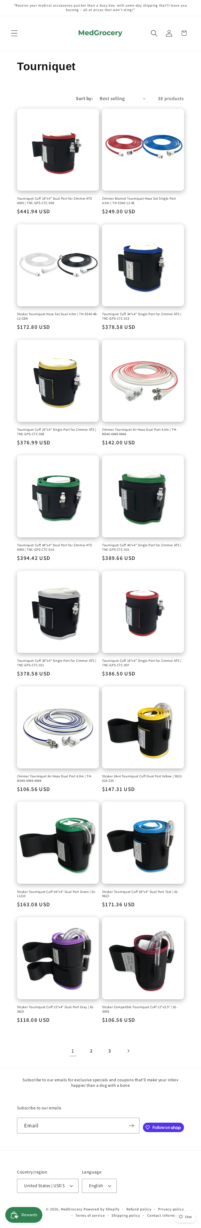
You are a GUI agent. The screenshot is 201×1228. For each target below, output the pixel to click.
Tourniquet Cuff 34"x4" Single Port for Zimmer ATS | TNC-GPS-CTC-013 (141, 316)
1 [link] (72, 1050)
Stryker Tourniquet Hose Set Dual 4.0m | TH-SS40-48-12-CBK (57, 316)
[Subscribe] (131, 1126)
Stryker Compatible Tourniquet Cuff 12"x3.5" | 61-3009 (139, 1009)
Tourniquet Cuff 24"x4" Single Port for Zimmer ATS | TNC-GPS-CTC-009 (56, 432)
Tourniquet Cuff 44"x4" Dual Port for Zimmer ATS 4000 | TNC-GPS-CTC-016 (54, 547)
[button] (14, 33)
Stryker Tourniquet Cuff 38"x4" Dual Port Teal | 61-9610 (140, 894)
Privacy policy (171, 1209)
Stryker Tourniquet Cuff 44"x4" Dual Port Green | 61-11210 (56, 894)
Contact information (165, 1215)
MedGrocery (71, 1209)
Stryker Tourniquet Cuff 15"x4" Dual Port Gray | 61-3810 (56, 1009)
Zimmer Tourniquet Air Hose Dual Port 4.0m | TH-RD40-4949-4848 (139, 432)
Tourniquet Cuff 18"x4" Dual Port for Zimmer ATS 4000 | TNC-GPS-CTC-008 (54, 201)
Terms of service (90, 1215)
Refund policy (139, 1209)
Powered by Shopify (101, 1209)
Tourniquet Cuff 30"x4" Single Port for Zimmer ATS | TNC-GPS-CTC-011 (56, 663)
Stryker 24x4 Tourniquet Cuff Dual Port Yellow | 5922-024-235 (142, 778)
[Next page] (128, 1050)
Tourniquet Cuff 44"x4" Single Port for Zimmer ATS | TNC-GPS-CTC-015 (141, 547)
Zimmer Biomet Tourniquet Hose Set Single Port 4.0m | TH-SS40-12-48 (139, 201)
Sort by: (84, 98)
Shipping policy (125, 1215)
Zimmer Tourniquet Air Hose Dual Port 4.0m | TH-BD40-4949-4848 (54, 778)
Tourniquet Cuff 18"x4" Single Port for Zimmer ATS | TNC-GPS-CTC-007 (141, 663)
